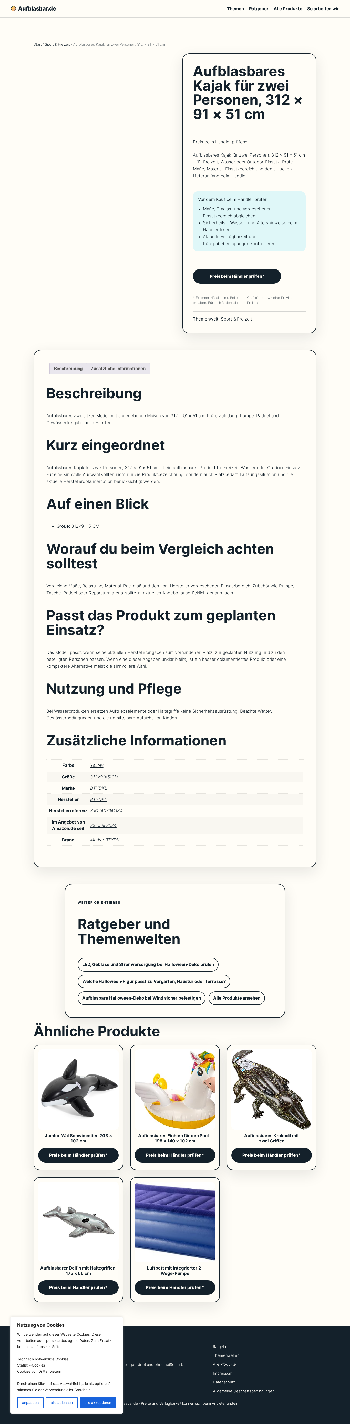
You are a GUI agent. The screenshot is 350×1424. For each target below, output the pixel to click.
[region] (66, 1365)
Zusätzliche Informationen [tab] (118, 368)
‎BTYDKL (98, 788)
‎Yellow (96, 765)
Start (38, 44)
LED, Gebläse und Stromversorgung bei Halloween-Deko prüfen (148, 964)
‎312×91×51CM (104, 776)
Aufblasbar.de (37, 8)
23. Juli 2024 (103, 825)
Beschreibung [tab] (68, 368)
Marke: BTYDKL (106, 839)
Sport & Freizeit (57, 44)
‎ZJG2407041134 (106, 810)
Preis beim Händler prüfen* (220, 141)
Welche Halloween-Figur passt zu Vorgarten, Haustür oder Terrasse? (154, 981)
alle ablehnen (62, 1402)
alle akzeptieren (98, 1402)
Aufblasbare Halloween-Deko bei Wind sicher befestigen (141, 998)
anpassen (30, 1402)
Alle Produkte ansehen (236, 998)
